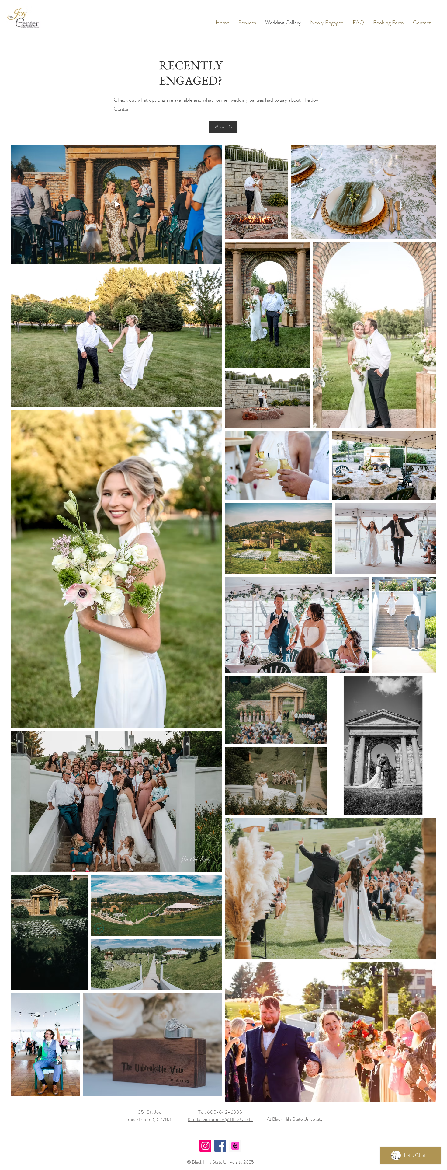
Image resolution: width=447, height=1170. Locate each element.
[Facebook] (220, 1146)
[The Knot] (235, 1146)
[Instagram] (205, 1146)
